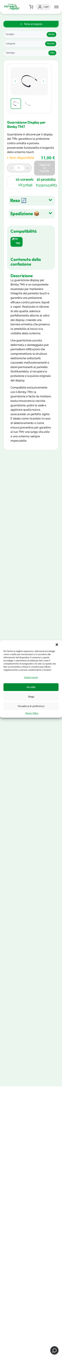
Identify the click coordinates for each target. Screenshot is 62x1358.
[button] (57, 644)
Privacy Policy (32, 713)
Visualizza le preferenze (31, 706)
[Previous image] (15, 81)
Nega (31, 696)
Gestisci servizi (31, 677)
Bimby (51, 34)
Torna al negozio (33, 24)
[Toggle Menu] (56, 6)
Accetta (31, 687)
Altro (52, 53)
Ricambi (51, 43)
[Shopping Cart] (31, 7)
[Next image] (43, 81)
